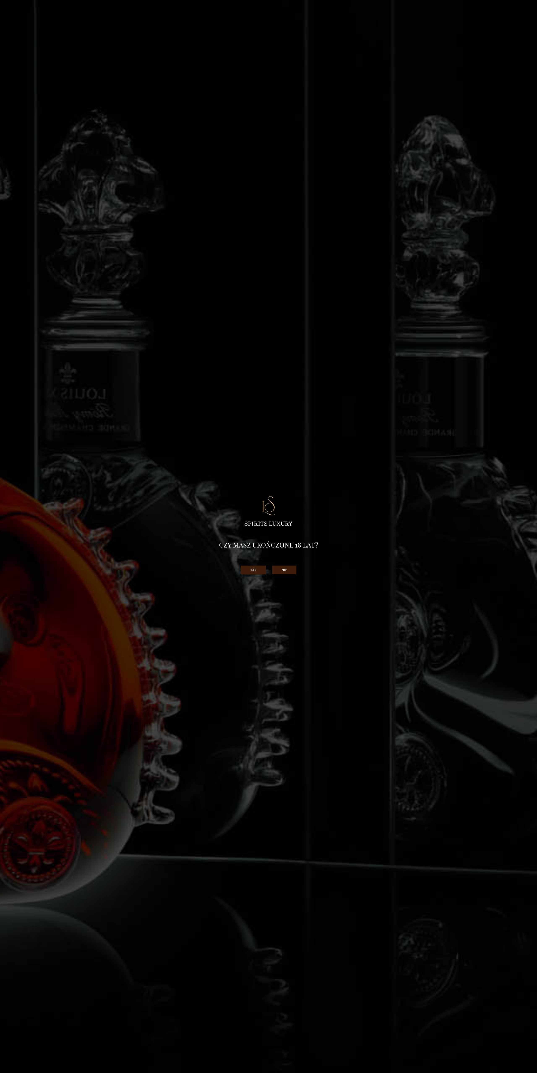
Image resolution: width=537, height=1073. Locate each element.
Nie (284, 570)
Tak (253, 570)
